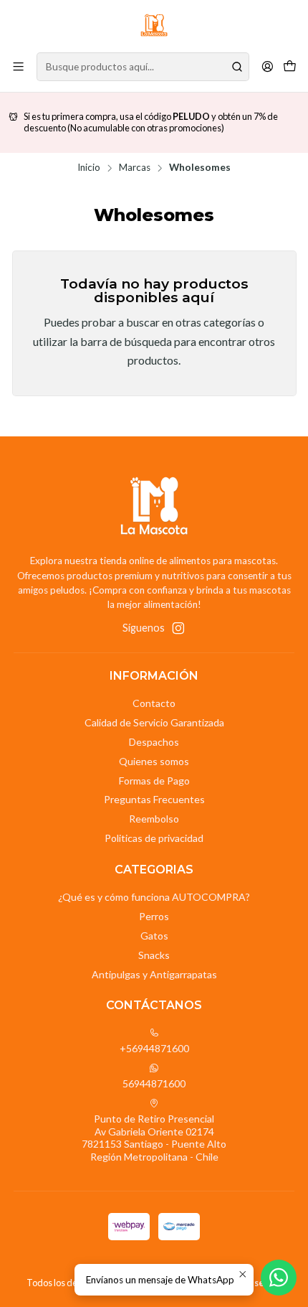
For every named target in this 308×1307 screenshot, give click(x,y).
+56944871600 (154, 1048)
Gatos (154, 935)
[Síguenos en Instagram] (178, 628)
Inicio (88, 168)
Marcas (134, 168)
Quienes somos (154, 761)
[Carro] (289, 66)
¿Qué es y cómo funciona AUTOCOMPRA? (154, 897)
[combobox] (143, 66)
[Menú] (18, 66)
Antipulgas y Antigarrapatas (154, 974)
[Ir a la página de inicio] (154, 25)
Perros (154, 916)
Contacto (154, 703)
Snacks (154, 955)
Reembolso (154, 818)
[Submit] (237, 66)
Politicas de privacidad (154, 838)
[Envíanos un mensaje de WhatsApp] (279, 1278)
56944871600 (154, 1083)
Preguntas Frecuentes (154, 799)
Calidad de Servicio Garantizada (154, 722)
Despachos (154, 742)
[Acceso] (267, 66)
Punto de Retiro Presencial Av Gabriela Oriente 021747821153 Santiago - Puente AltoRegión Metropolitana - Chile (154, 1137)
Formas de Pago (154, 780)
